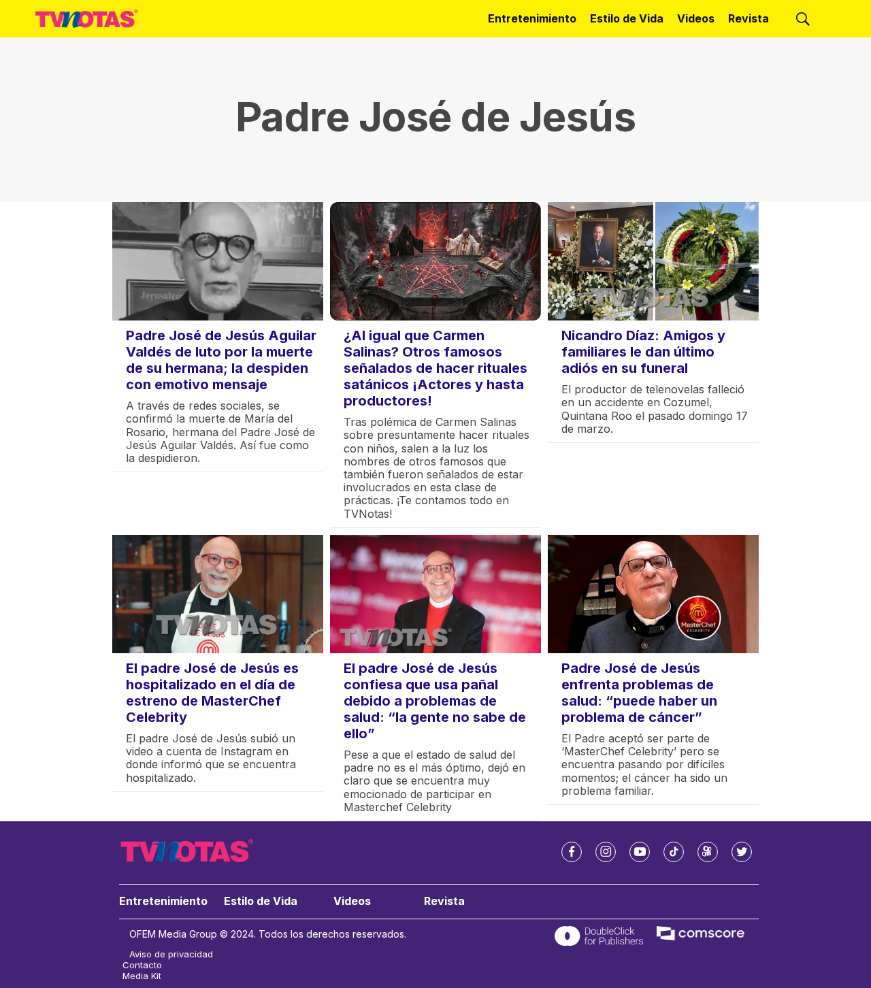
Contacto (142, 965)
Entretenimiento (532, 18)
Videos (695, 18)
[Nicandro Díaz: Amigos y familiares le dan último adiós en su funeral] (653, 261)
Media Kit (141, 976)
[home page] (86, 19)
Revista (748, 18)
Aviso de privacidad (171, 954)
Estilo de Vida (626, 18)
